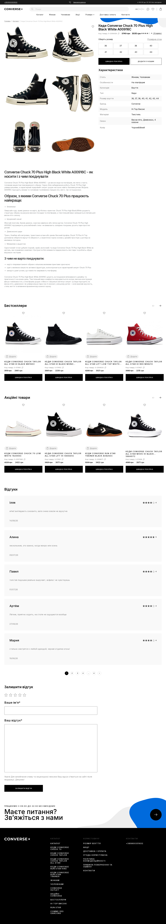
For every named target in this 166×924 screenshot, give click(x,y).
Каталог (39, 14)
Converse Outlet (56, 889)
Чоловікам (65, 14)
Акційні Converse (56, 895)
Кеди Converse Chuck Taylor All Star (59, 861)
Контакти (125, 14)
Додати (12, 356)
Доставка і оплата (108, 14)
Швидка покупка (113, 61)
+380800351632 (10, 2)
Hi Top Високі (58, 904)
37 (121, 45)
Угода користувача (95, 855)
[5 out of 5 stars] (24, 695)
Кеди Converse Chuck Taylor (59, 854)
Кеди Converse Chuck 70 (59, 848)
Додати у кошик (146, 61)
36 (106, 45)
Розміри (88, 14)
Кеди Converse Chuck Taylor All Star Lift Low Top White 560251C (103, 362)
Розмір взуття (92, 843)
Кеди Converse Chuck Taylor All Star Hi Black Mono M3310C (63, 362)
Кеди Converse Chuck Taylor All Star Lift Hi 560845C (63, 454)
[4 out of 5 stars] (20, 695)
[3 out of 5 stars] (15, 695)
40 (151, 45)
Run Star (55, 907)
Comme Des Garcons (57, 912)
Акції (78, 14)
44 (151, 52)
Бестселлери (58, 900)
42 (121, 52)
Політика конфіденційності (94, 860)
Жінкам (52, 14)
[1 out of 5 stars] (6, 695)
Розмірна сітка (154, 39)
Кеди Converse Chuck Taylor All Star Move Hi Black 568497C (144, 453)
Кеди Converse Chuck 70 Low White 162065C (22, 454)
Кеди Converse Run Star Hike (59, 868)
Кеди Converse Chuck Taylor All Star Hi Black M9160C (22, 362)
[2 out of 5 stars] (11, 695)
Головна (7, 21)
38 (136, 45)
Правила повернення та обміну (97, 866)
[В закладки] (93, 26)
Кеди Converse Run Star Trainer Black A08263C (100, 454)
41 (106, 52)
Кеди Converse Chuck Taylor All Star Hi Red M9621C (144, 362)
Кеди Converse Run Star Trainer (59, 874)
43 (136, 52)
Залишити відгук (23, 788)
